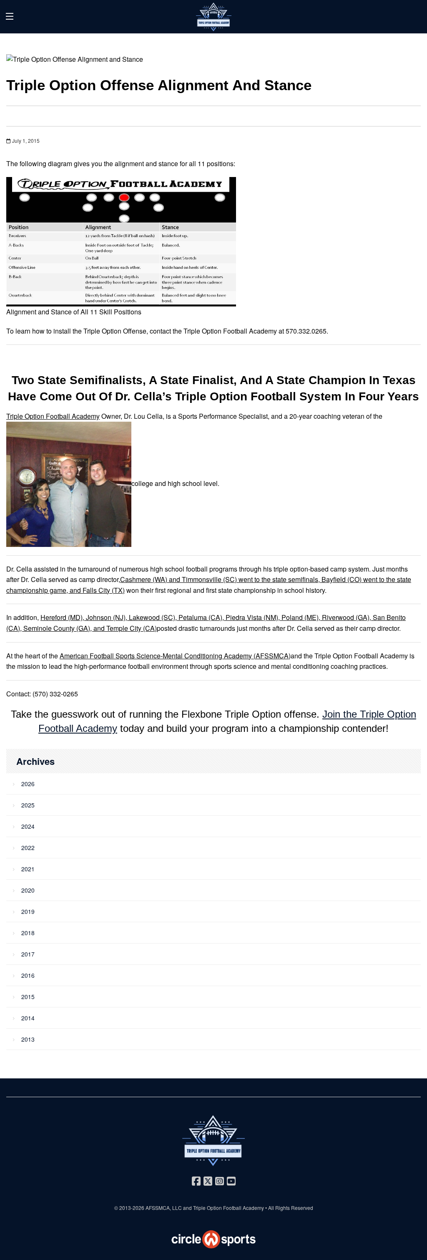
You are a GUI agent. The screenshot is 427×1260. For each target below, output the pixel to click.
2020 (28, 890)
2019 (28, 911)
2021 (28, 869)
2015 (28, 996)
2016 (28, 975)
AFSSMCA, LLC (164, 1207)
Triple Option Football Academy (53, 416)
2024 (28, 826)
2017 (28, 954)
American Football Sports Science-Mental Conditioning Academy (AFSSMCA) (175, 655)
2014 (28, 1018)
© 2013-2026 (130, 1207)
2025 (28, 805)
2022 (28, 847)
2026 (28, 783)
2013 (28, 1039)
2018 (28, 933)
